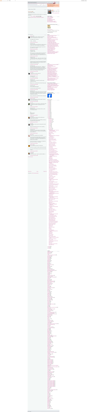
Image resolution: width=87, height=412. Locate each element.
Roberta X (31, 144)
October (50, 120)
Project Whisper (49, 342)
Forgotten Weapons (50, 65)
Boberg (48, 267)
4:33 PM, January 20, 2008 (33, 133)
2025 (49, 101)
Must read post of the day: (52, 131)
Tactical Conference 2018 (50, 380)
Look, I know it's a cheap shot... (53, 222)
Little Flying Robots (50, 50)
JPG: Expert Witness (50, 88)
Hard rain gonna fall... (52, 217)
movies (48, 325)
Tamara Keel (48, 93)
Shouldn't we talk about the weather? (38, 17)
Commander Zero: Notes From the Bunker (53, 43)
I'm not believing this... (52, 169)
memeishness (49, 320)
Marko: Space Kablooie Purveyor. (52, 35)
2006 (49, 247)
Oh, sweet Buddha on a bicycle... (53, 151)
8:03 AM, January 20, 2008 (33, 42)
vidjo (48, 396)
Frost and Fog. (51, 147)
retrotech (48, 348)
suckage (48, 375)
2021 (49, 105)
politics (48, 339)
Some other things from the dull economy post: (53, 214)
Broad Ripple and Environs (51, 270)
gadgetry (48, 293)
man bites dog (49, 315)
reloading (48, 347)
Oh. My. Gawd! (51, 235)
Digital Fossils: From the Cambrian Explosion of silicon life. (52, 80)
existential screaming (50, 287)
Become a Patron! (49, 29)
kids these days (49, 310)
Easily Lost (31, 98)
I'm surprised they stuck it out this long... (53, 237)
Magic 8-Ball (49, 314)
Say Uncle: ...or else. (50, 36)
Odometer (48, 332)
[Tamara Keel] (49, 97)
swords (48, 378)
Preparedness (49, 341)
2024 (49, 102)
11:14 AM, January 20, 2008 (34, 78)
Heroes (48, 300)
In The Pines (49, 38)
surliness (48, 377)
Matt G (31, 134)
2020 (49, 106)
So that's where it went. (52, 176)
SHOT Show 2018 (49, 360)
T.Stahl (31, 116)
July (49, 123)
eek (47, 285)
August (50, 122)
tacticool (48, 387)
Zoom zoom (49, 408)
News (48, 330)
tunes (48, 394)
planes (48, 337)
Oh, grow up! (51, 195)
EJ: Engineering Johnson (51, 47)
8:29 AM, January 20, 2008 (33, 49)
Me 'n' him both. (51, 234)
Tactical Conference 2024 (50, 384)
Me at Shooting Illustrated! (51, 19)
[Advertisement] (37, 26)
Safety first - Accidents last (51, 352)
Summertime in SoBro (50, 376)
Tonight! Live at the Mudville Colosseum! (53, 204)
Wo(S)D (48, 401)
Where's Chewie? (49, 398)
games (48, 294)
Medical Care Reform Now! (52, 189)
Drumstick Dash (49, 283)
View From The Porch (32, 2)
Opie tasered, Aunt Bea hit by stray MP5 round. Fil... (54, 193)
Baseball (48, 261)
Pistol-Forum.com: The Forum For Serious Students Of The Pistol (52, 74)
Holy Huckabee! (51, 178)
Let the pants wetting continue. (53, 171)
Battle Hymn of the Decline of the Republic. (53, 162)
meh (48, 319)
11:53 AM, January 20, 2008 (34, 89)
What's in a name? (51, 177)
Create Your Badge (53, 93)
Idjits (48, 306)
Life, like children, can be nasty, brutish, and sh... (53, 197)
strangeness (49, 374)
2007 (49, 246)
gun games (49, 298)
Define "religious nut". (52, 199)
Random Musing (49, 345)
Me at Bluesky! (49, 18)
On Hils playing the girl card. (53, 216)
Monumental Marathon (50, 324)
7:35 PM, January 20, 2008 (33, 143)
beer (48, 262)
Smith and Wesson (50, 369)
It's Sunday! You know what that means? (53, 207)
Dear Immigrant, (51, 241)
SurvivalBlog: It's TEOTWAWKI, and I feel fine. (53, 77)
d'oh (48, 278)
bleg (48, 265)
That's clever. (51, 170)
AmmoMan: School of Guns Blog (52, 68)
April (50, 126)
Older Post (45, 171)
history (48, 301)
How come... (50, 200)
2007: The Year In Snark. (52, 236)
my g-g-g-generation (50, 327)
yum (48, 407)
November (50, 119)
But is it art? (49, 271)
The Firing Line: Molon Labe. (51, 66)
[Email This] (37, 16)
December (50, 118)
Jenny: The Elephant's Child (51, 48)
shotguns (48, 364)
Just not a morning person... (53, 150)
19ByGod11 (49, 252)
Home (37, 171)
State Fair (48, 373)
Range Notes (49, 346)
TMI (47, 392)
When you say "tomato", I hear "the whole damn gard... (54, 130)
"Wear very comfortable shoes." (53, 174)
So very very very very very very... (53, 153)
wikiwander (49, 400)
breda (31, 72)
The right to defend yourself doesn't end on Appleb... (54, 154)
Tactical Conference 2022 (50, 383)
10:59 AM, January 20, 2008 (34, 71)
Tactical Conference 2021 (50, 382)
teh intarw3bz (49, 390)
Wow (48, 404)
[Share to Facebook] (40, 16)
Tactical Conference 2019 (50, 381)
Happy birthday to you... (52, 219)
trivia (48, 393)
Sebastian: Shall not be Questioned (52, 83)
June (50, 124)
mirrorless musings (50, 321)
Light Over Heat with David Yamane (52, 52)
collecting (48, 273)
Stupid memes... (51, 194)
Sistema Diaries (49, 367)
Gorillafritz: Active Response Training (52, 39)
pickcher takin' (49, 336)
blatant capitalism (49, 264)
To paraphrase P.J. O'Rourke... (53, 159)
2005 (49, 248)
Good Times (49, 296)
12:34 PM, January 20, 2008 (34, 97)
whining (48, 399)
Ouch (48, 334)
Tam (30, 123)
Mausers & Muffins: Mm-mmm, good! (52, 45)
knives (48, 311)
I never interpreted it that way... (53, 173)
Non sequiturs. (51, 132)
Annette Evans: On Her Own (51, 40)
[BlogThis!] (38, 16)
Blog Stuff (31, 17)
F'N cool (48, 288)
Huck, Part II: (50, 175)
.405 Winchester (49, 251)
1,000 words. (50, 233)
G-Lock (48, 292)
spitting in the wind (50, 371)
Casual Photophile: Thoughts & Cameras (53, 85)
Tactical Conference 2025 (50, 385)
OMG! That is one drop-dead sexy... (54, 160)
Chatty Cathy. (51, 158)
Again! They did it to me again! (53, 186)
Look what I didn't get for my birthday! (53, 156)
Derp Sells (48, 280)
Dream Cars (49, 282)
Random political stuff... (52, 224)
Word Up (48, 402)
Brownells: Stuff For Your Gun (51, 70)
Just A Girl (48, 309)
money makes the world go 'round (52, 323)
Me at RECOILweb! (50, 20)
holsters (48, 303)
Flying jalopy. (51, 232)
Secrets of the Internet (50, 356)
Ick (47, 305)
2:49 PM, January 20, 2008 (33, 115)
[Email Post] (36, 16)
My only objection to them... (53, 215)
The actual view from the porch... (53, 221)
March (50, 127)
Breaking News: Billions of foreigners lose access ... (54, 136)
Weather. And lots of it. (52, 187)
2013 (49, 113)
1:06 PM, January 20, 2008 (33, 106)
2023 (49, 103)
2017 (49, 109)
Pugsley (48, 343)
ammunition (49, 255)
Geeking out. (50, 157)
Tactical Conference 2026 (50, 386)
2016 (49, 110)
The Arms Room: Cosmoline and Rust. (52, 64)
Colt (48, 274)
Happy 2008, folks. (51, 244)
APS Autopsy (49, 256)
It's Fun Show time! (51, 149)
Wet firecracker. (51, 190)
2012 (49, 114)
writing (48, 405)
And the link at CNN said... (52, 145)
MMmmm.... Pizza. (51, 133)
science (48, 354)
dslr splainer (49, 284)
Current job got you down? (52, 152)
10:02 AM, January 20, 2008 (34, 64)
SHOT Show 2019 (49, 361)
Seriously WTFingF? (50, 357)
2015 (49, 111)
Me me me (48, 318)
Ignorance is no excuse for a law (52, 307)
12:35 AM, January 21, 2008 (34, 155)
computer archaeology (50, 275)
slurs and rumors (49, 368)
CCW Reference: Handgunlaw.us (51, 75)
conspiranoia (49, 276)
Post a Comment (30, 156)
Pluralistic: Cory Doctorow (51, 49)
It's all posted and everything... (53, 148)
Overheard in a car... (52, 205)
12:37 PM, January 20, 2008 (34, 101)
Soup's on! (50, 242)
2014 (49, 112)
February (50, 128)
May (49, 125)
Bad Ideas (48, 260)
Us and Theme (49, 395)
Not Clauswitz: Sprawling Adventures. (52, 44)
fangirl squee (49, 289)
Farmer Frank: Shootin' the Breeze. (52, 87)
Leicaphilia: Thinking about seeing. (52, 84)
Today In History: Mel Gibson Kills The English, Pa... (53, 192)
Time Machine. (51, 146)
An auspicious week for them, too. (53, 172)
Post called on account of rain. (53, 243)
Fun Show (48, 291)
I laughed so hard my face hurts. (53, 240)
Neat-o (48, 329)
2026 (49, 100)
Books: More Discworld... (52, 218)
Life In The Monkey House (51, 312)
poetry (48, 338)
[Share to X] (39, 16)
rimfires (48, 350)
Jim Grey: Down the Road (51, 41)
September (50, 121)
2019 (49, 107)
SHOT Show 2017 (49, 359)
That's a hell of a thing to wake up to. (54, 161)
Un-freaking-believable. (52, 220)
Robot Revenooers (50, 351)
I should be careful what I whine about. (53, 179)
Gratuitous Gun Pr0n (50, 297)
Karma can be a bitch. (52, 188)
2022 (49, 104)
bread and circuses (50, 269)
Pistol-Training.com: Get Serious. (52, 72)
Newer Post (29, 171)
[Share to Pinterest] (40, 16)
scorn (48, 355)
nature (48, 328)
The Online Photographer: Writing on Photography (52, 86)
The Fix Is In (49, 391)
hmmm (48, 302)
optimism (48, 333)
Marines (48, 316)
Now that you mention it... (52, 223)
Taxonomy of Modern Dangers (51, 389)
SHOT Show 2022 (49, 363)
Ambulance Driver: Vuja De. (51, 53)
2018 (49, 108)
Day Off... (50, 134)
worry (48, 403)
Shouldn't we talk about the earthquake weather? (52, 365)
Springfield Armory (50, 372)
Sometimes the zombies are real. (53, 198)
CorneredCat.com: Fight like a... (51, 69)
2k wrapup (48, 253)
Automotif (48, 258)
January (50, 129)
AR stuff (48, 257)
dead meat (48, 279)
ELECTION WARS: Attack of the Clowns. (53, 231)
